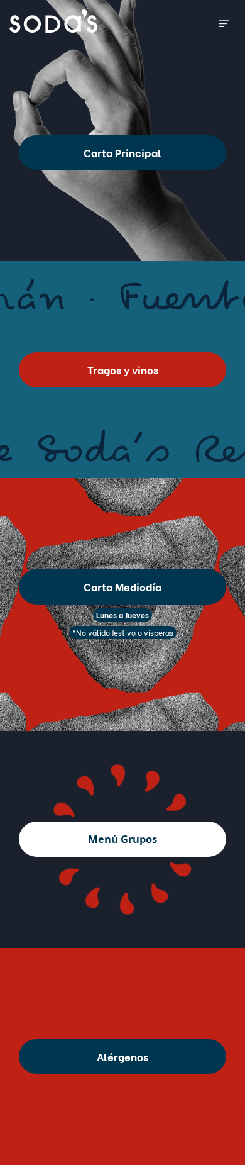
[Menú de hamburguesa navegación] (224, 21)
